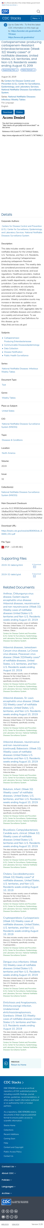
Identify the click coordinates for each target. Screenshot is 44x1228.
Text (4, 384)
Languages (7, 1186)
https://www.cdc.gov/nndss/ (21, 37)
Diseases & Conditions (12, 440)
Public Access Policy (13, 1151)
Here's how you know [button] (9, 5)
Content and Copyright (13, 1147)
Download (7, 112)
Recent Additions (11, 1134)
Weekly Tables (9, 397)
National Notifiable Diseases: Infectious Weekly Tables (18, 98)
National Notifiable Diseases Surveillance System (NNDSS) (20, 494)
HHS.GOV (5, 1224)
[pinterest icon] (7, 1217)
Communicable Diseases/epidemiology (21, 345)
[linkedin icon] (16, 1211)
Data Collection (11, 348)
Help (6, 1143)
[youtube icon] (3, 1217)
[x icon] (7, 1211)
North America (8, 453)
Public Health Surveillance (16, 355)
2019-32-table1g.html (12, 565)
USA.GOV (15, 1224)
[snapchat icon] (12, 1217)
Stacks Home (9, 1125)
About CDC (8, 1173)
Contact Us (8, 1156)
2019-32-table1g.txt (11, 574)
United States (8, 410)
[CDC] (5, 11)
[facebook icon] (3, 1211)
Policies (6, 1179)
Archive (6, 1193)
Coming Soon (9, 1138)
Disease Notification (13, 352)
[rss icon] (16, 1217)
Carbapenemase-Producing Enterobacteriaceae (17, 339)
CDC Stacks (12, 1082)
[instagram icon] (12, 1211)
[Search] (39, 11)
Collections (8, 1130)
